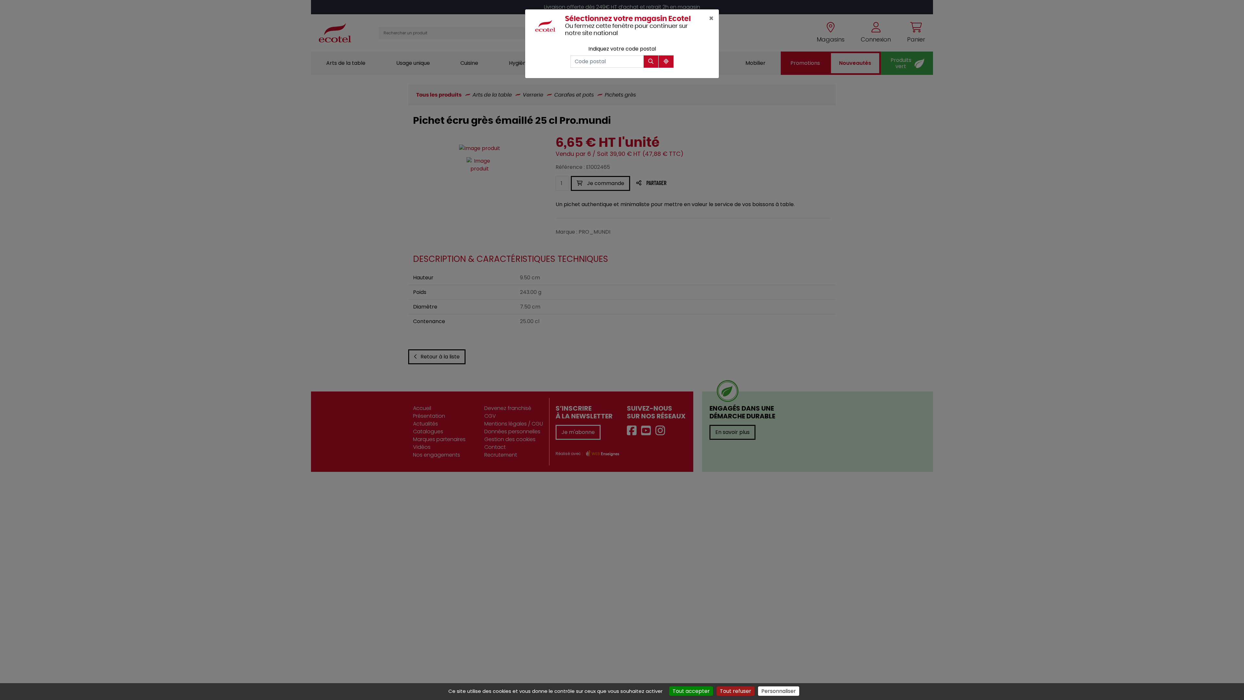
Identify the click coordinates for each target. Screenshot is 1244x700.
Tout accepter (691, 691)
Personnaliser (778, 691)
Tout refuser (735, 691)
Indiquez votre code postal (622, 48)
